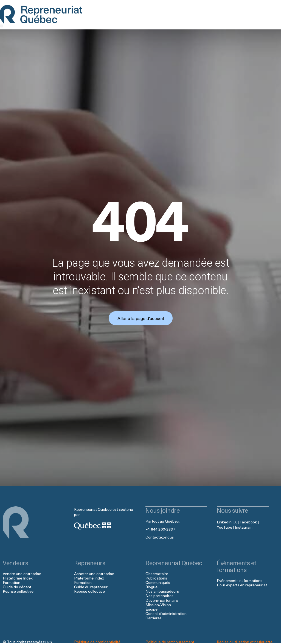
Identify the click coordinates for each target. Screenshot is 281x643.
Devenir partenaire (161, 600)
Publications (156, 578)
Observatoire (156, 573)
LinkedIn (224, 522)
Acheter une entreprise (94, 573)
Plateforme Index (18, 578)
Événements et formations (239, 580)
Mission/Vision (158, 605)
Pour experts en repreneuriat (242, 585)
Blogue (151, 587)
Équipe (151, 609)
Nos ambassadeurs (162, 591)
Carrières (153, 618)
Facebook (248, 522)
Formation (11, 582)
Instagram (243, 527)
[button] (1, 25)
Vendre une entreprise (22, 573)
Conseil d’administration (166, 613)
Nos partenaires (159, 595)
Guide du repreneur (91, 587)
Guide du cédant (17, 587)
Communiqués (157, 582)
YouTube (224, 527)
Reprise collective (18, 591)
